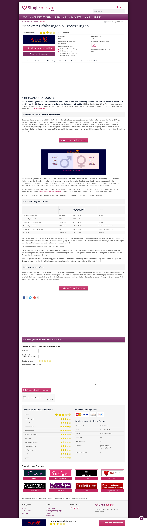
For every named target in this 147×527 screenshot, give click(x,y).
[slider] (44, 361)
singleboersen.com (27, 21)
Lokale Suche (26, 511)
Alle (88, 17)
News (24, 508)
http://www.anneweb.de (38, 108)
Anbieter (35, 21)
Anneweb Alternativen (71, 61)
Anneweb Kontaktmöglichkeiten (90, 61)
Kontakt (48, 513)
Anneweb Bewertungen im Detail (52, 61)
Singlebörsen (60, 17)
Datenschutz (50, 508)
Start (25, 17)
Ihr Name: (25, 351)
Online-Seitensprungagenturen (50, 191)
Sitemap (25, 513)
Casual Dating (76, 17)
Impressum (50, 516)
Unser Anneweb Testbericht (31, 61)
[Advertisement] (73, 80)
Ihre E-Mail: (29, 355)
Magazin (97, 17)
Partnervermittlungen (41, 17)
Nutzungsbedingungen (54, 511)
